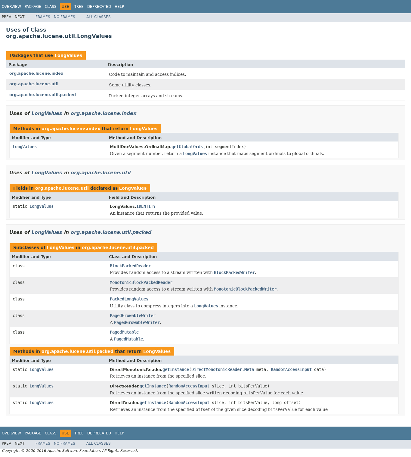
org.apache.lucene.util (33, 84)
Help (119, 7)
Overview (11, 7)
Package (33, 7)
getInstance (175, 369)
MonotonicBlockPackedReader (141, 282)
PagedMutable (124, 332)
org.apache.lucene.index (36, 73)
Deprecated (99, 7)
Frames (43, 17)
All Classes (98, 17)
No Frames (64, 17)
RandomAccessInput (291, 369)
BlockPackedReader (130, 265)
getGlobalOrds (187, 146)
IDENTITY (146, 206)
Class (51, 7)
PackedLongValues (129, 299)
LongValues (68, 55)
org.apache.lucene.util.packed (42, 94)
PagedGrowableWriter (133, 315)
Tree (79, 7)
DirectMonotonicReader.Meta (222, 369)
